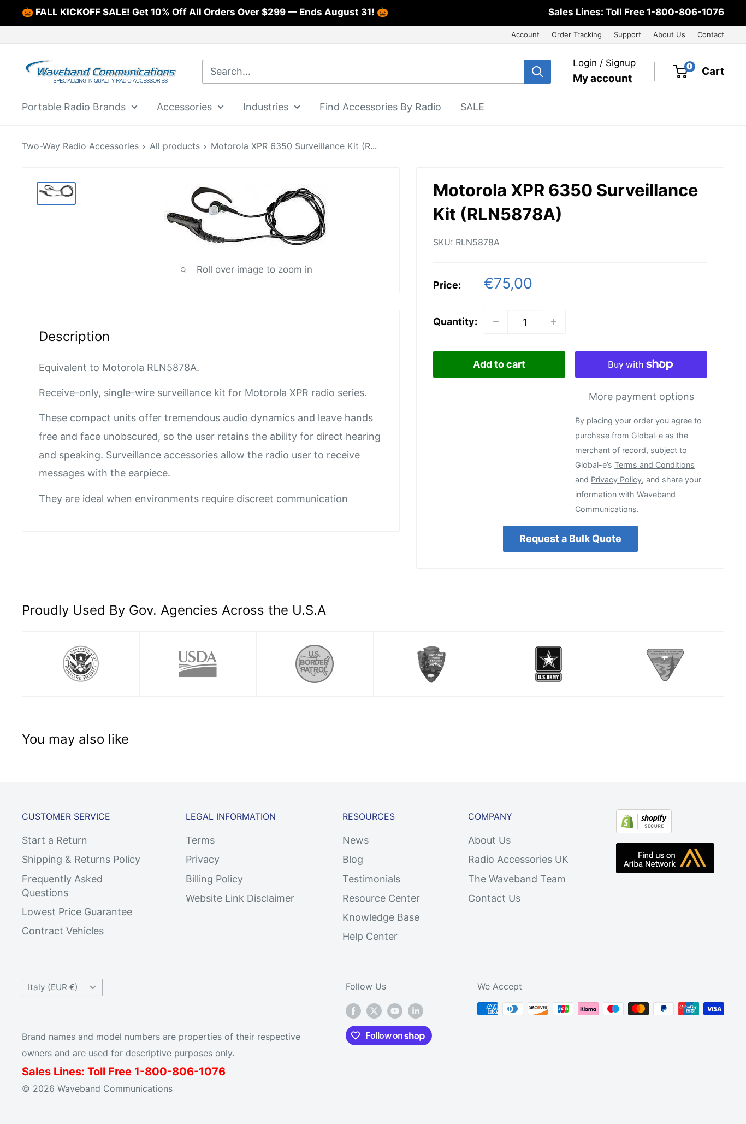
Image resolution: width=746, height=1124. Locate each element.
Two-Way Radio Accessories (80, 145)
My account (602, 78)
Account (525, 34)
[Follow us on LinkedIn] (415, 1010)
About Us (669, 34)
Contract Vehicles (63, 931)
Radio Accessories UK (518, 859)
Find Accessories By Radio (380, 106)
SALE (472, 106)
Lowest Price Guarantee (77, 911)
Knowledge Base (380, 917)
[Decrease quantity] (495, 321)
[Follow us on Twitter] (374, 1010)
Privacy (203, 859)
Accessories (184, 106)
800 (156, 1071)
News (355, 840)
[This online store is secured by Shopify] (644, 818)
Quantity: (455, 321)
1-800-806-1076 (685, 12)
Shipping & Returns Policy (81, 859)
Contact (710, 34)
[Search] (537, 72)
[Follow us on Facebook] (353, 1010)
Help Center (370, 936)
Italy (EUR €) (53, 987)
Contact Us (494, 898)
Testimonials (371, 879)
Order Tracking (577, 34)
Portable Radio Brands (74, 106)
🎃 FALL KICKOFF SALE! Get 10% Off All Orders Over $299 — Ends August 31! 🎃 (205, 12)
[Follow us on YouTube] (394, 1010)
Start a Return (54, 840)
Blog (352, 859)
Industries (265, 106)
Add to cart (499, 364)
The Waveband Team (517, 879)
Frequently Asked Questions (62, 885)
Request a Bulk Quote (570, 538)
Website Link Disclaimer (240, 898)
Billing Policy (214, 879)
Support (627, 34)
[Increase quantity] (553, 321)
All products (175, 145)
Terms (200, 840)
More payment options (641, 396)
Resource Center (381, 898)
